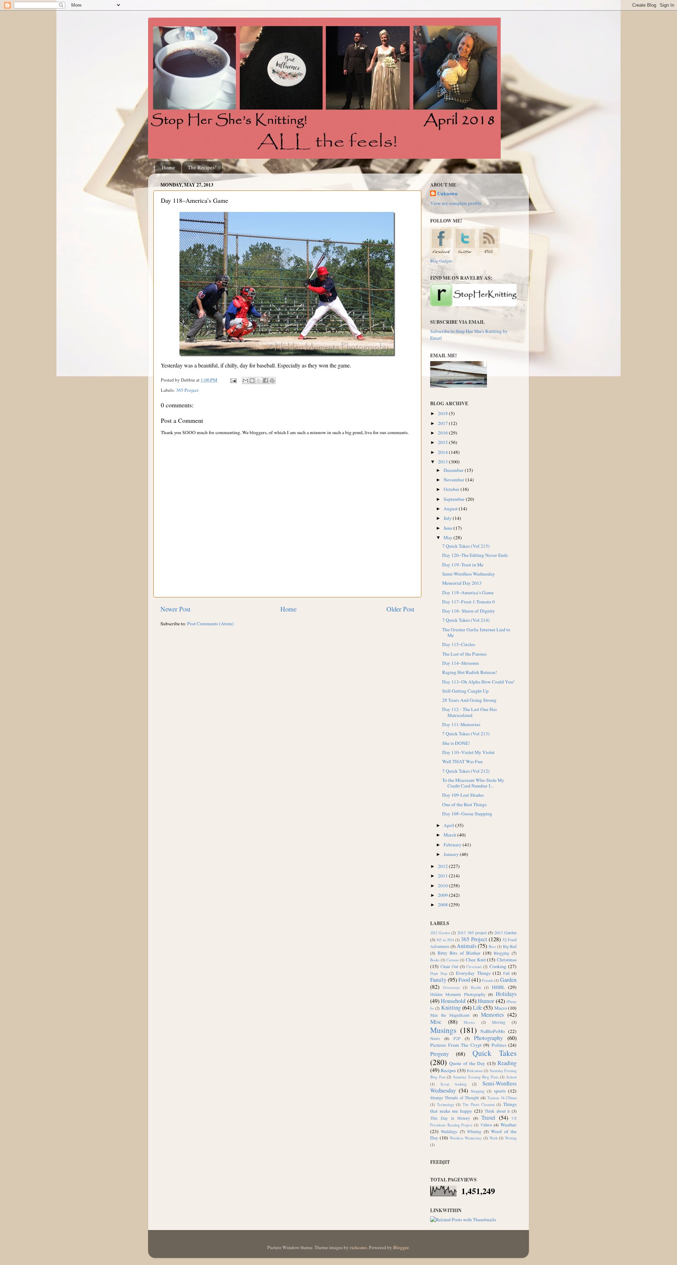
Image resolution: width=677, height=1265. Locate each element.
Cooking (497, 966)
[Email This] (245, 380)
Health (476, 987)
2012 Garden (440, 932)
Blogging (501, 953)
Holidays (506, 994)
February (453, 844)
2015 (443, 442)
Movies (469, 1022)
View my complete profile (455, 203)
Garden (508, 980)
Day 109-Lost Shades (463, 795)
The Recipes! (202, 167)
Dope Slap (438, 973)
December (454, 470)
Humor (486, 1001)
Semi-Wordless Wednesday (468, 574)
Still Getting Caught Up (465, 691)
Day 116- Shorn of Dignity (468, 611)
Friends (487, 980)
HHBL (498, 987)
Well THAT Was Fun (462, 761)
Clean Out (449, 966)
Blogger (401, 1247)
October (452, 489)
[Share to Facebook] (265, 380)
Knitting (451, 1007)
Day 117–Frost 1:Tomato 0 (468, 601)
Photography (488, 1038)
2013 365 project (471, 932)
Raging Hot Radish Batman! (469, 672)
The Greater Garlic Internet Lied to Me (476, 632)
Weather (508, 1124)
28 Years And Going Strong (469, 700)
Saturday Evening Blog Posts (476, 1077)
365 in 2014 (445, 939)
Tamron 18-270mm (502, 1097)
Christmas (507, 959)
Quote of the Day (467, 1063)
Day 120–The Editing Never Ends (475, 555)
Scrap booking (453, 1084)
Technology (445, 1104)
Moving (498, 1022)
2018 (443, 413)
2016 (443, 433)
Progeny (439, 1054)
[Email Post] (233, 380)
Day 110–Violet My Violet (468, 752)
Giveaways (451, 987)
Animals (466, 946)
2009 (443, 895)
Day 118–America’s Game (468, 592)
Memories (492, 1014)
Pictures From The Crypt (456, 1045)
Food (464, 980)
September (455, 499)
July (448, 518)
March (450, 835)
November (454, 479)
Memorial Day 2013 (462, 583)
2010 (443, 885)
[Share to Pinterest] (272, 380)
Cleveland (473, 966)
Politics (499, 1045)
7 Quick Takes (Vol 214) (466, 620)
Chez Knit (476, 959)
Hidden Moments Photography (458, 994)
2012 (443, 866)
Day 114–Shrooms (460, 663)
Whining (474, 1131)
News (435, 1038)
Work (493, 1138)
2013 (443, 461)
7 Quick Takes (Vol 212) (466, 771)
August (451, 508)
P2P (457, 1038)
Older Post (400, 608)
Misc (435, 1022)
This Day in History (450, 1118)
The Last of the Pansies (464, 654)
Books (434, 959)
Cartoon (452, 959)
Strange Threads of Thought (454, 1097)
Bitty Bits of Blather (459, 953)
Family (438, 980)
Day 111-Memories (461, 724)
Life (477, 1007)
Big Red (510, 946)
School (511, 1077)
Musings (443, 1030)
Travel (488, 1117)
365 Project (187, 390)
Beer (492, 946)
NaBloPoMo (492, 1031)
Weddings (449, 1131)
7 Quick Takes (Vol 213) (466, 733)
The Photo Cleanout (478, 1104)
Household (453, 1001)
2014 (443, 452)
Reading (507, 1063)
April (449, 825)
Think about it (497, 1111)
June (448, 528)
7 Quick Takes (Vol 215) (466, 546)
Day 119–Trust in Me (462, 564)
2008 (443, 904)
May (448, 537)
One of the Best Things (464, 804)
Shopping (477, 1091)
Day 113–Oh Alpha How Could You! (478, 682)
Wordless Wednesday (466, 1138)
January (452, 854)
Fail (506, 973)
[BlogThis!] (252, 380)
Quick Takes (494, 1053)
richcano (358, 1247)
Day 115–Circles (458, 644)
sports (500, 1091)
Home (168, 167)
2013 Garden (505, 932)
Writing (511, 1138)
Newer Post (175, 608)
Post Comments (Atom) (210, 623)
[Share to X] (258, 380)
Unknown (447, 193)
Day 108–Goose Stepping (467, 813)
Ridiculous (475, 1070)
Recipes (448, 1070)
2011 (443, 875)
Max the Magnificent (449, 1015)
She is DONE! (456, 743)
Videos (486, 1124)
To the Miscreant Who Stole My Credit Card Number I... (473, 783)
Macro (500, 1008)
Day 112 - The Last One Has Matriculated (469, 712)
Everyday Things (473, 973)
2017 (443, 423)
